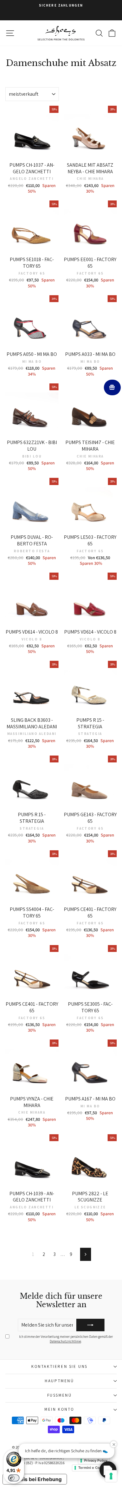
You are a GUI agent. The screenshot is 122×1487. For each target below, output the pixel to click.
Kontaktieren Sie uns (59, 1366)
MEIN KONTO (59, 1409)
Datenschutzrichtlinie (65, 1341)
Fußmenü (59, 1395)
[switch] (13, 1477)
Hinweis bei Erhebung (35, 1479)
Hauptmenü (59, 1380)
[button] (108, 1470)
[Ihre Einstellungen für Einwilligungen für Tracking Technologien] (111, 1476)
